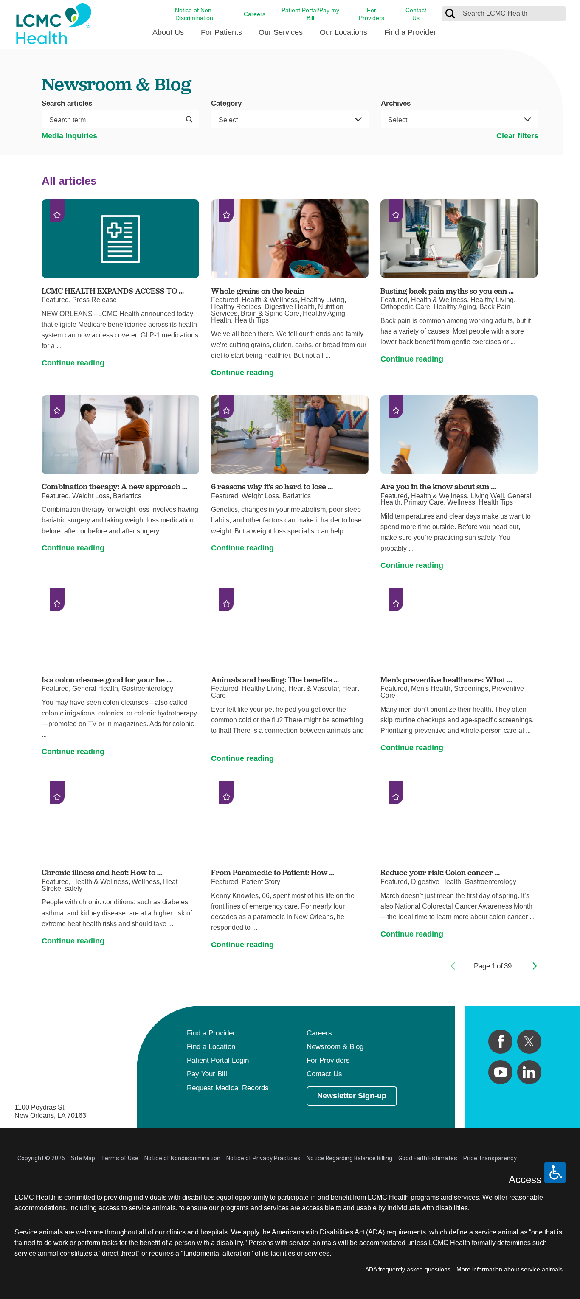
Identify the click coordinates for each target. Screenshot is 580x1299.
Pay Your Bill (207, 1074)
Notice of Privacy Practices (263, 1158)
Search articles (67, 103)
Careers (254, 14)
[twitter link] (529, 1042)
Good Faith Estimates (427, 1158)
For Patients (221, 32)
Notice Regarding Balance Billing (349, 1158)
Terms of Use (119, 1158)
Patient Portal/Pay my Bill (310, 14)
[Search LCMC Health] (450, 13)
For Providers (371, 14)
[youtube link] (500, 1072)
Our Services (281, 32)
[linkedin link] (529, 1072)
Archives (396, 103)
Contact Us (415, 14)
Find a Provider (410, 32)
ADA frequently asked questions (407, 1269)
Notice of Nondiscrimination (182, 1158)
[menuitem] (168, 36)
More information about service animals (509, 1269)
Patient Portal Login (218, 1060)
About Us (168, 32)
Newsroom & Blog (335, 1047)
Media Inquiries (69, 136)
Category (226, 103)
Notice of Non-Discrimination (194, 14)
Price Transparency (490, 1158)
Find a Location (211, 1047)
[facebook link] (500, 1042)
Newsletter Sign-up (351, 1095)
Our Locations (343, 32)
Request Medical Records (228, 1088)
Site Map (83, 1158)
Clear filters (517, 136)
